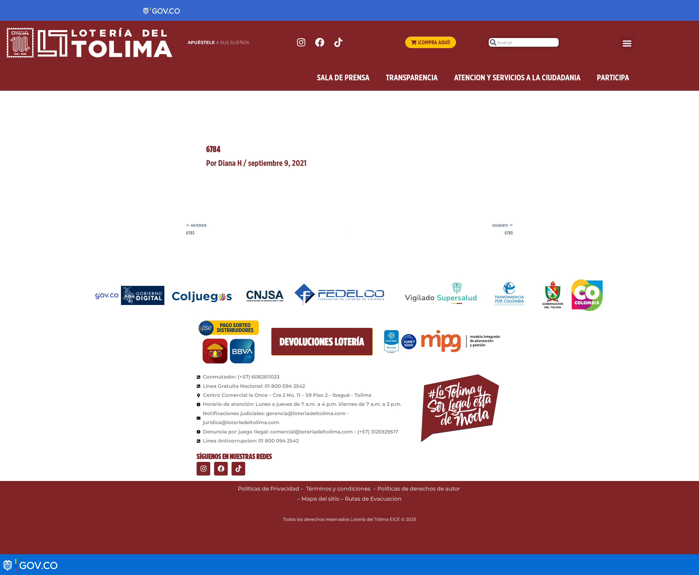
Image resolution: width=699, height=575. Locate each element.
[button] (627, 43)
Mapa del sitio (321, 498)
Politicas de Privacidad (268, 488)
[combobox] (524, 42)
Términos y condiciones (338, 488)
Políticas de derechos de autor (419, 488)
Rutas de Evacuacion (373, 498)
